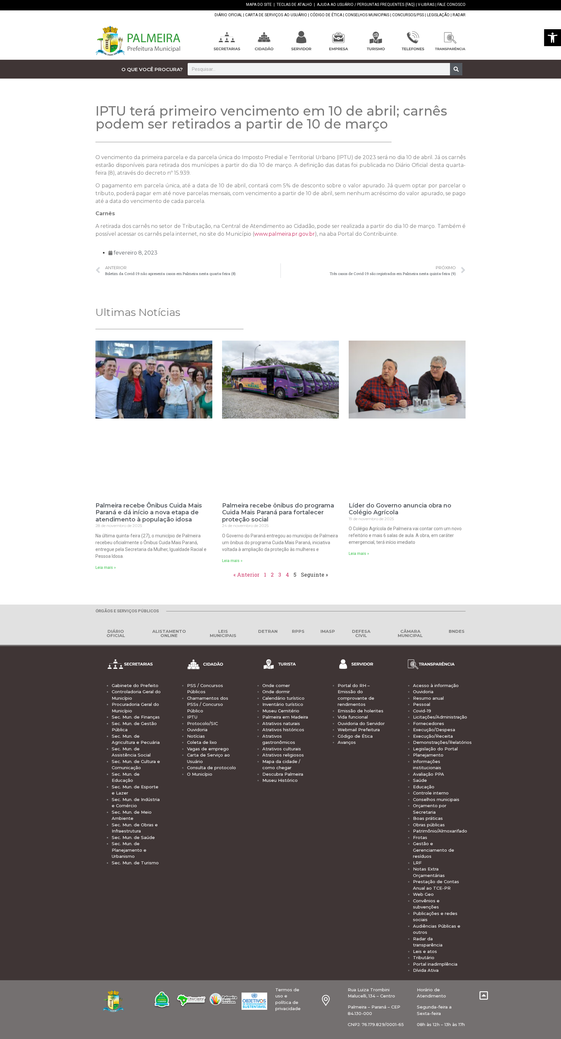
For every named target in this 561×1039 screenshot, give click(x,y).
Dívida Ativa (426, 970)
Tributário (423, 957)
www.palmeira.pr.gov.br (284, 234)
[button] (552, 37)
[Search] (456, 69)
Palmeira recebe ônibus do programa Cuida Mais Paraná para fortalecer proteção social (278, 512)
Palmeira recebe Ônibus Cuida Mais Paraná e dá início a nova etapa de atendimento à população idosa (148, 512)
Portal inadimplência (435, 964)
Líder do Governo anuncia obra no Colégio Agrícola (400, 509)
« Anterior (246, 574)
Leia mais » (105, 567)
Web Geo (423, 894)
